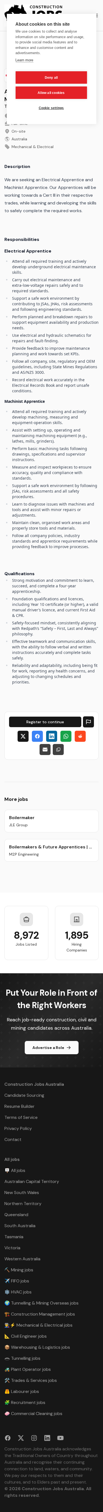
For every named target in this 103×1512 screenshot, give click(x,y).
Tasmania (13, 1237)
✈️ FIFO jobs (16, 1281)
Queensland (16, 1215)
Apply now (45, 722)
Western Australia (22, 1259)
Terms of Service (21, 1117)
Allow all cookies (51, 93)
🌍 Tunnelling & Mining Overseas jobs (41, 1303)
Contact (12, 1139)
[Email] (45, 749)
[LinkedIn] (51, 736)
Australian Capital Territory (31, 1181)
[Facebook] (37, 736)
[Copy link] (58, 749)
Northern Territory (22, 1203)
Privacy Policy (18, 1128)
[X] (23, 736)
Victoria (12, 1248)
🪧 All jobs (14, 1170)
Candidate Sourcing (24, 1095)
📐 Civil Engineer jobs (25, 1336)
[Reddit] (80, 736)
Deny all (51, 78)
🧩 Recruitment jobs (24, 1402)
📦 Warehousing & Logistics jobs (37, 1347)
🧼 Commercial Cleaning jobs (33, 1413)
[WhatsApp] (65, 736)
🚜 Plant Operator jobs (27, 1369)
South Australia (19, 1226)
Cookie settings (51, 108)
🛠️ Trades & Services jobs (30, 1380)
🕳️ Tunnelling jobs (22, 1358)
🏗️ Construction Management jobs (39, 1314)
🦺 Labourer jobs (21, 1391)
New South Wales (21, 1192)
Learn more (24, 60)
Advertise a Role (48, 1047)
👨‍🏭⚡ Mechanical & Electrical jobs (38, 1325)
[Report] (88, 721)
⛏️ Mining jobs (18, 1270)
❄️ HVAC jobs (18, 1292)
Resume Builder (19, 1106)
